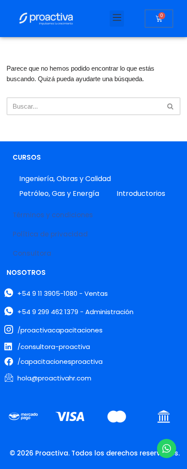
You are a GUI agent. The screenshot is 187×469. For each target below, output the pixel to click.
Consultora (32, 253)
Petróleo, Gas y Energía (59, 193)
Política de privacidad (50, 234)
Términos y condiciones (53, 214)
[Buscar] (170, 106)
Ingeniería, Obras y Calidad (65, 179)
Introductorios (141, 193)
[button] (117, 18)
